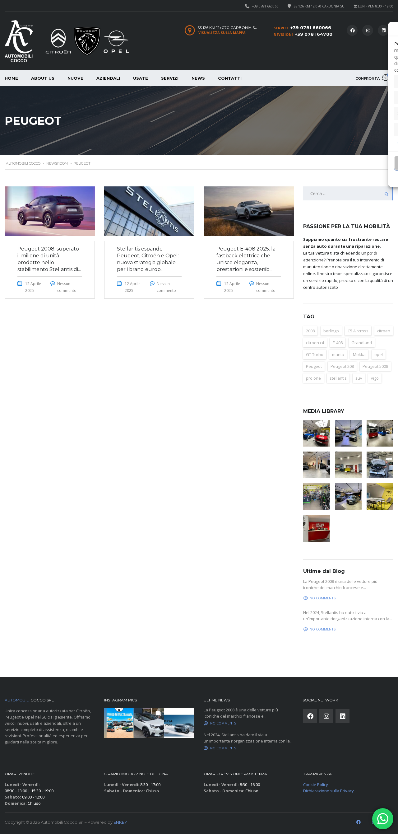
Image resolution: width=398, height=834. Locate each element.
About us (42, 78)
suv (358, 378)
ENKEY (120, 822)
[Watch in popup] (316, 433)
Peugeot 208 (342, 366)
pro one (313, 378)
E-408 (338, 342)
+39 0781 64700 (313, 34)
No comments (323, 598)
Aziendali (108, 78)
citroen (383, 331)
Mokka (359, 354)
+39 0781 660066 (265, 6)
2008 (310, 331)
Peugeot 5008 (375, 366)
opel (378, 354)
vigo (375, 378)
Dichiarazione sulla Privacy (328, 791)
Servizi (169, 78)
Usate (140, 78)
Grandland (361, 342)
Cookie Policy (315, 784)
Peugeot (314, 366)
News (198, 78)
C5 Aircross (358, 331)
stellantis (338, 378)
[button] (119, 723)
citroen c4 (315, 342)
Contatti (230, 78)
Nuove (75, 78)
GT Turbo (314, 354)
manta (338, 354)
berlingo (331, 331)
